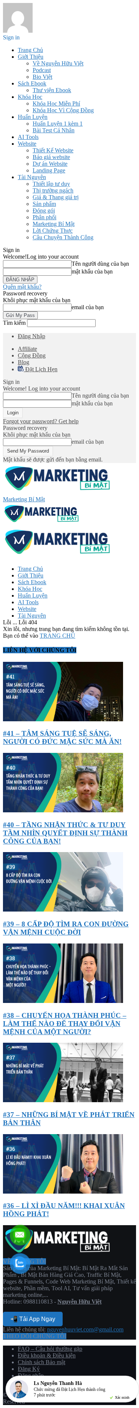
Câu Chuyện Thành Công (63, 237)
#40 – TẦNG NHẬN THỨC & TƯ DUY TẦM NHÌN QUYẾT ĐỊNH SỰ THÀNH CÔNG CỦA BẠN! (65, 833)
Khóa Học (30, 97)
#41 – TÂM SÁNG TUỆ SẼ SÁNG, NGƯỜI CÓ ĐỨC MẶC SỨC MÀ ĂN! (62, 737)
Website (27, 143)
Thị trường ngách (53, 190)
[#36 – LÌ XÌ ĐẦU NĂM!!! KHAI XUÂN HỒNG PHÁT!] (63, 1191)
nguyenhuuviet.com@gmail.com (85, 1329)
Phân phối (44, 217)
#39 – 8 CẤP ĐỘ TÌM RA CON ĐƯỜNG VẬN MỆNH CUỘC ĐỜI (66, 928)
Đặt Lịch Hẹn (40, 369)
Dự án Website (50, 164)
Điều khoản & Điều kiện (47, 1355)
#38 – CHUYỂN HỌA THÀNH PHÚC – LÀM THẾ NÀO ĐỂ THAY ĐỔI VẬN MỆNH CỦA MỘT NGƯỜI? (64, 1024)
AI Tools (28, 137)
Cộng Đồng (32, 355)
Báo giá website (51, 157)
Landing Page (49, 170)
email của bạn (88, 307)
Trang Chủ (30, 50)
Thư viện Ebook (52, 90)
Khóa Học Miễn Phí (56, 103)
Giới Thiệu (30, 57)
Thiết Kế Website (53, 150)
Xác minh (122, 1397)
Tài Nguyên (32, 177)
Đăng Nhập (31, 336)
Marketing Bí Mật (54, 224)
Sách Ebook (32, 83)
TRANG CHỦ (57, 635)
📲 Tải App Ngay (32, 1319)
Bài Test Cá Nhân (54, 130)
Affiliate (27, 349)
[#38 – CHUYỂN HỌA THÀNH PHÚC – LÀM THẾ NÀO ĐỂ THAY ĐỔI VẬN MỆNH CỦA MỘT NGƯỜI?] (63, 1001)
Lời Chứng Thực (53, 230)
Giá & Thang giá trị (56, 197)
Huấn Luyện (32, 117)
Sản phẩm (44, 204)
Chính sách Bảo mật (41, 1362)
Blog (23, 362)
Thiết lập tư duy (51, 184)
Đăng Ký (29, 1369)
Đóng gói (44, 210)
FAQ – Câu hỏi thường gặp (50, 1349)
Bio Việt (42, 77)
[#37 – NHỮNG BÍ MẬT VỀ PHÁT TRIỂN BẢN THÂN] (63, 1100)
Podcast (42, 70)
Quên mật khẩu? (22, 287)
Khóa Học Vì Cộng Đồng (63, 110)
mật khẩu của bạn (92, 271)
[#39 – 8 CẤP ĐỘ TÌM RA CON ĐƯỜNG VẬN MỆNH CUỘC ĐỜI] (63, 909)
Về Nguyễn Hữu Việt (58, 63)
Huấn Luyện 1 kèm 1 (58, 123)
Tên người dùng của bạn (100, 263)
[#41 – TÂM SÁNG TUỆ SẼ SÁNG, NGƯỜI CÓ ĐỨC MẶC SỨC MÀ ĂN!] (63, 719)
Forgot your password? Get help (41, 421)
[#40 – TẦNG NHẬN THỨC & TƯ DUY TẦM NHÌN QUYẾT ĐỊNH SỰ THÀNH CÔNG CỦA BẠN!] (63, 810)
